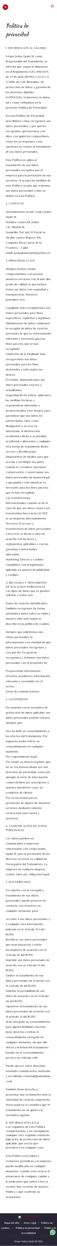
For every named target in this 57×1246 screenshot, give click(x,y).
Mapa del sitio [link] (12, 1223)
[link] (12, 7)
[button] (52, 6)
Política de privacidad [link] (28, 1228)
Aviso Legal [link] (30, 1223)
